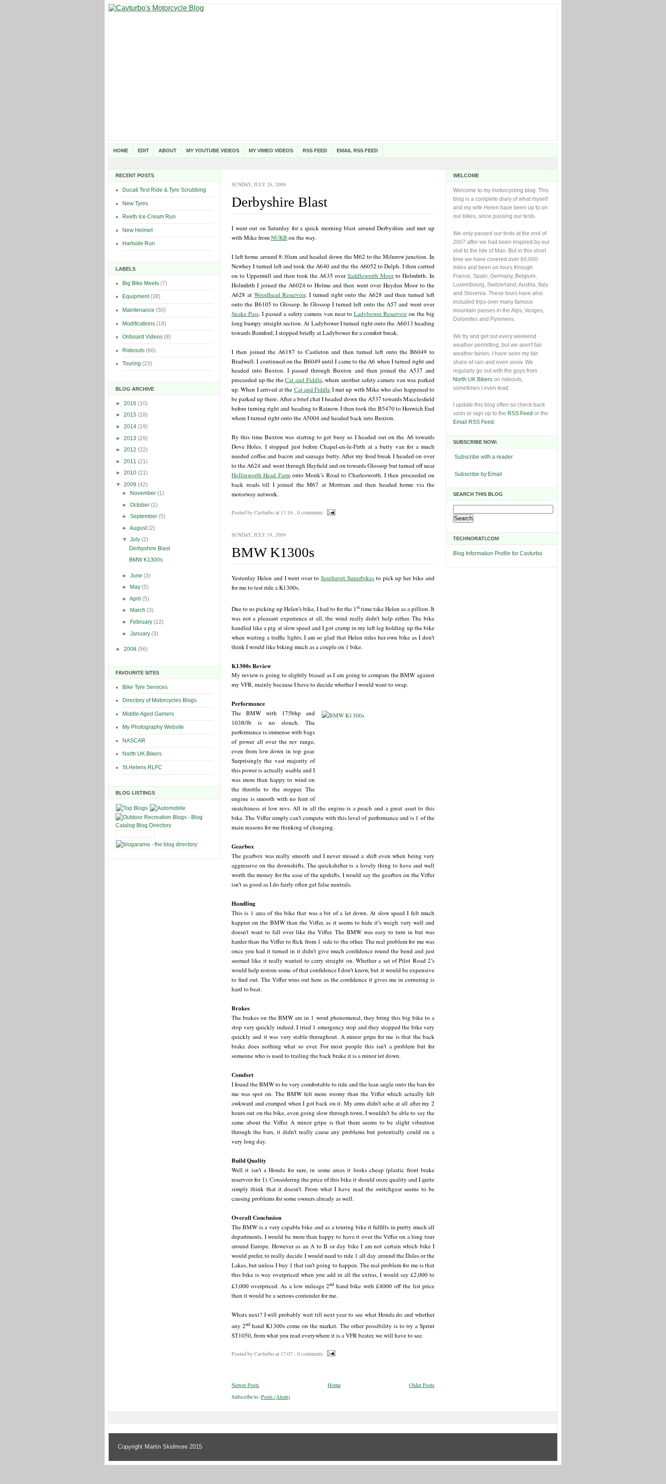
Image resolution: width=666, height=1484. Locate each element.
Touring (131, 363)
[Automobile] (168, 808)
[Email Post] (329, 512)
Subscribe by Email (478, 474)
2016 (131, 403)
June (137, 575)
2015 (131, 415)
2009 (131, 484)
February (142, 622)
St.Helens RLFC (142, 767)
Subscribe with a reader (483, 457)
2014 (131, 426)
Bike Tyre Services (145, 687)
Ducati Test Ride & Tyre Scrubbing (164, 190)
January (140, 633)
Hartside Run (138, 243)
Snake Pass (245, 314)
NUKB (279, 237)
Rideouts (133, 350)
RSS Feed (315, 150)
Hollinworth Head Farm (261, 475)
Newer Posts (245, 1384)
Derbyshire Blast (149, 548)
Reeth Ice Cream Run (149, 216)
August (139, 528)
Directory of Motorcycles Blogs (159, 700)
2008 (131, 649)
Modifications (138, 323)
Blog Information (473, 553)
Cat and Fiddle (303, 380)
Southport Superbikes (347, 578)
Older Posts (421, 1384)
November (143, 493)
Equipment (135, 296)
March (138, 610)
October (140, 505)
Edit (143, 150)
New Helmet (137, 230)
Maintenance (138, 310)
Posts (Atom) (275, 1396)
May (136, 587)
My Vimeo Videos (271, 150)
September (144, 516)
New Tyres (135, 203)
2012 (131, 449)
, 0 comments (308, 512)
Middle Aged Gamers (148, 714)
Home (120, 150)
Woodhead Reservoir (280, 295)
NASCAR (133, 740)
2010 (131, 473)
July (135, 539)
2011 (131, 461)
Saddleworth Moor (370, 276)
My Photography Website (153, 727)
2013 (131, 438)
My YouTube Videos (212, 150)
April (136, 599)
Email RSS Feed (357, 150)
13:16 (286, 512)
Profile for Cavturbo (518, 553)
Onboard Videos (142, 337)
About (168, 150)
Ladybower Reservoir (380, 314)
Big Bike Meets (140, 283)
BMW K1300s (146, 560)
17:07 (286, 1353)
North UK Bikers (142, 754)
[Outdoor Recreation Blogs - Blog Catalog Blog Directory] (164, 825)
